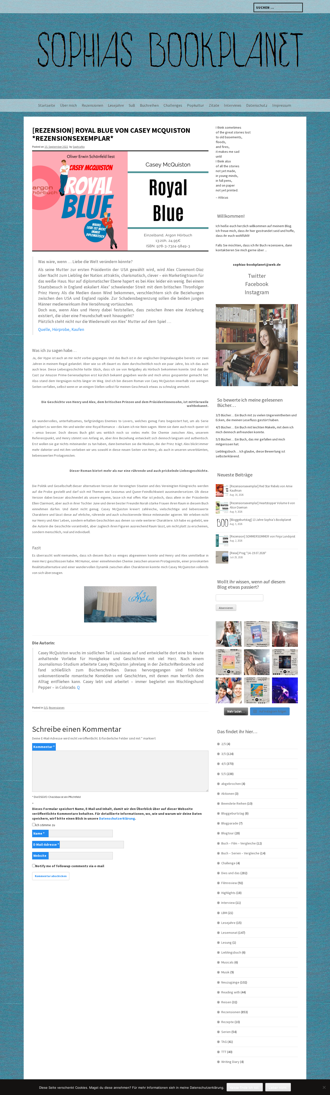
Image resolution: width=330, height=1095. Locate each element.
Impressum (281, 105)
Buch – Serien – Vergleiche (240, 853)
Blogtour (227, 833)
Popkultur (195, 105)
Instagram (257, 292)
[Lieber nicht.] (324, 1087)
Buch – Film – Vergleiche (238, 843)
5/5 (46, 707)
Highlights (228, 893)
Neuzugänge (230, 982)
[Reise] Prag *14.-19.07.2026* (248, 553)
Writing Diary (230, 1062)
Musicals (227, 962)
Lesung (226, 942)
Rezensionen (92, 105)
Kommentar (44, 747)
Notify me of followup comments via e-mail (69, 866)
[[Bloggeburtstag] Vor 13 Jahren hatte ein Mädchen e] (229, 634)
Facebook (256, 284)
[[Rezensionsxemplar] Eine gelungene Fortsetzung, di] (229, 662)
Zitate (214, 105)
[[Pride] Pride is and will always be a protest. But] (229, 690)
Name (38, 833)
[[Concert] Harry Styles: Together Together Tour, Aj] (285, 634)
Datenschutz (256, 105)
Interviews (232, 105)
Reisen (226, 1002)
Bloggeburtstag (232, 813)
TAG (224, 1041)
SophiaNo (79, 146)
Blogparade (229, 823)
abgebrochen (231, 783)
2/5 (223, 744)
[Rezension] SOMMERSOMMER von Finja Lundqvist (262, 536)
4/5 (223, 763)
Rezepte (227, 1022)
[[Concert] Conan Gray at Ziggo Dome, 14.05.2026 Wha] (257, 662)
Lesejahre (116, 105)
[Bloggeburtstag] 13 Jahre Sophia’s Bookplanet (260, 520)
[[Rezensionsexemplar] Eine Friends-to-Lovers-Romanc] (257, 634)
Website (39, 855)
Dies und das (230, 873)
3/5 (223, 754)
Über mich (68, 105)
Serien (226, 1032)
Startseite (46, 105)
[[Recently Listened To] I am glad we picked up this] (257, 690)
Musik (225, 972)
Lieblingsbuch (231, 952)
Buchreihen (149, 105)
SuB (132, 105)
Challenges (173, 105)
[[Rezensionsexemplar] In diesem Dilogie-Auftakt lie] (285, 662)
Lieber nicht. (278, 1087)
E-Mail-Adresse (46, 844)
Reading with (230, 992)
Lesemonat (229, 932)
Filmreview (229, 883)
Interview (228, 902)
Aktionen (227, 793)
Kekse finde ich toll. (244, 1087)
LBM (224, 913)
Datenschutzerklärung (117, 818)
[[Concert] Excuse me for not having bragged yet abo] (285, 690)
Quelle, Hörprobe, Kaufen (61, 329)
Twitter (257, 275)
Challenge (228, 863)
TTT (223, 1052)
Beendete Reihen (233, 803)
